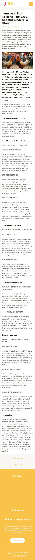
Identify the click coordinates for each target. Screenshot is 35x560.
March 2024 (17, 487)
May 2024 (17, 483)
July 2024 (17, 478)
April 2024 (17, 485)
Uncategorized (8, 27)
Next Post (17, 464)
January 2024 (17, 492)
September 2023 (17, 501)
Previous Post (18, 459)
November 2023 (17, 496)
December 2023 (17, 494)
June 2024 (17, 481)
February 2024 (17, 490)
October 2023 (17, 499)
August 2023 (17, 503)
